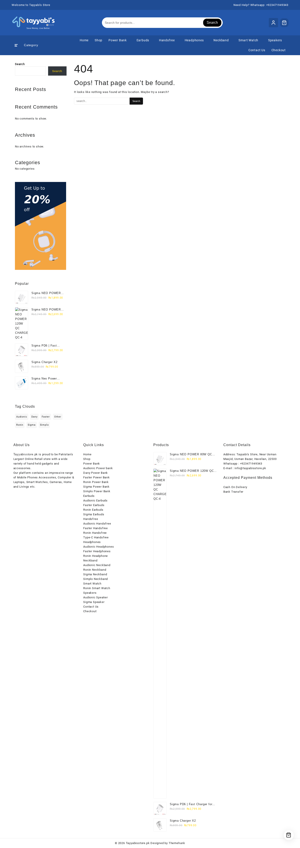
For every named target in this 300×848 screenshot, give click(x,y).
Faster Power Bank (96, 477)
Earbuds (89, 496)
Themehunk (177, 843)
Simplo (44, 424)
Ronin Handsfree (95, 532)
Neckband (90, 560)
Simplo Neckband (95, 579)
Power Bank (91, 463)
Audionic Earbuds (95, 500)
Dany (34, 416)
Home (87, 454)
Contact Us (91, 606)
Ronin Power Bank (96, 482)
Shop (86, 459)
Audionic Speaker (95, 597)
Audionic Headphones (98, 546)
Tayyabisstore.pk (138, 843)
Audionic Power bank (98, 468)
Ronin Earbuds (93, 509)
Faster (46, 416)
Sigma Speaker (93, 602)
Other (57, 416)
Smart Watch (92, 583)
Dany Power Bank (95, 472)
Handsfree (90, 519)
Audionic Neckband (96, 565)
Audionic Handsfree (97, 523)
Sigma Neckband (95, 574)
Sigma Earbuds (93, 514)
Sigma (32, 424)
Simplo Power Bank (96, 491)
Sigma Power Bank (96, 486)
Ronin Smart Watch (96, 588)
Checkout (89, 611)
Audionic (21, 416)
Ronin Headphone (95, 555)
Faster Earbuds (93, 505)
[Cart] (284, 22)
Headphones (92, 542)
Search (212, 22)
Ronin (19, 424)
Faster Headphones (97, 551)
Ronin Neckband (94, 569)
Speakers (89, 592)
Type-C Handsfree (96, 537)
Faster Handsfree (95, 528)
